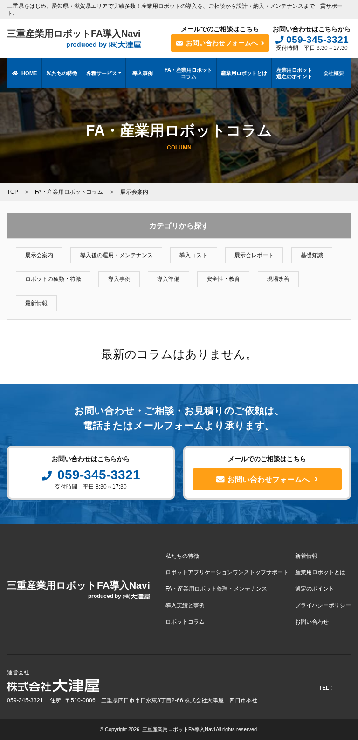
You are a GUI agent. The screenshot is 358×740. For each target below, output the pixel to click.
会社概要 (334, 73)
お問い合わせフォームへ (222, 43)
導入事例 (142, 73)
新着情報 (306, 556)
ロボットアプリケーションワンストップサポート (227, 572)
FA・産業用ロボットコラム (188, 73)
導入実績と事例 (185, 605)
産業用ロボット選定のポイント (294, 73)
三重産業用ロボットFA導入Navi (74, 38)
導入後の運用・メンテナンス (116, 255)
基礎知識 (312, 255)
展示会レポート (254, 255)
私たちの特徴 (62, 73)
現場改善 (278, 279)
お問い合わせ (312, 621)
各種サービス (101, 73)
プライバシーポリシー (323, 605)
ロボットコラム (185, 621)
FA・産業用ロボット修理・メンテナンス (216, 588)
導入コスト (193, 255)
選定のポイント (314, 588)
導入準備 (168, 279)
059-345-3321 (317, 39)
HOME (29, 73)
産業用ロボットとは (244, 73)
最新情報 (36, 303)
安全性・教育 (223, 279)
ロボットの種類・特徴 (53, 279)
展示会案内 (39, 255)
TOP (12, 192)
